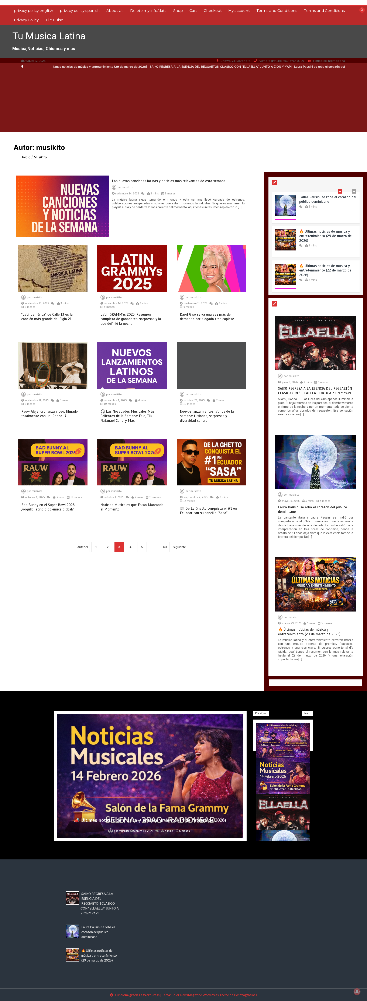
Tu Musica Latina (48, 36)
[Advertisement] (183, 102)
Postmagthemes (245, 995)
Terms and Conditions (276, 10)
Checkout (213, 10)
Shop (178, 10)
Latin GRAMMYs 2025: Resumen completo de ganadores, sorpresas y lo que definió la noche (130, 319)
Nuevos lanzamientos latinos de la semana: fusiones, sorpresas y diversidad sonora (207, 416)
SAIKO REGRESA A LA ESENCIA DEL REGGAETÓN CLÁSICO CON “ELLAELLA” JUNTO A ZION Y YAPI (146, 66)
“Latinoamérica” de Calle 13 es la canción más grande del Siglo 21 (47, 316)
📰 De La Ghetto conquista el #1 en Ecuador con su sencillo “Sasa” (208, 510)
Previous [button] (261, 713)
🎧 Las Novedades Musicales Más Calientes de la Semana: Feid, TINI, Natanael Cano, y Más (127, 416)
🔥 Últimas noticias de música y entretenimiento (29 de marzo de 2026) (325, 201)
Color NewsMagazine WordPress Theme (200, 995)
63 (165, 547)
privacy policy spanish (80, 10)
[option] (146, 67)
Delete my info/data (148, 10)
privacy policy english (33, 10)
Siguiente (179, 547)
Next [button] (307, 713)
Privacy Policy (26, 20)
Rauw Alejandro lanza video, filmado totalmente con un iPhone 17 (49, 413)
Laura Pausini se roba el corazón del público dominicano (258, 66)
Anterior (82, 547)
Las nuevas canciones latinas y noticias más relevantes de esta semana (169, 181)
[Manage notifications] (357, 991)
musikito (128, 187)
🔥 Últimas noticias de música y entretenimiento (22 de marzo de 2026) (325, 236)
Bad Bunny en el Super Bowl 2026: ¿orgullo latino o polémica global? (48, 507)
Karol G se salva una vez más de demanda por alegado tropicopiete (207, 316)
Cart (193, 10)
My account (239, 10)
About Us (115, 10)
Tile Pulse (54, 20)
